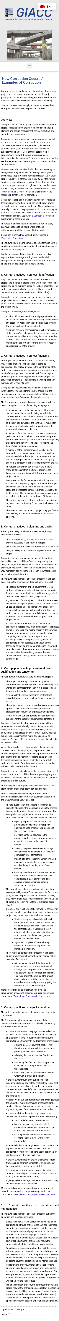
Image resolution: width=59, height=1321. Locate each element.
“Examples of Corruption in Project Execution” (34, 1194)
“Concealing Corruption (12, 238)
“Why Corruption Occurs (12, 191)
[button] (29, 66)
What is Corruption (35, 216)
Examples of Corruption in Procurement (32, 996)
